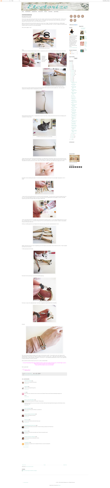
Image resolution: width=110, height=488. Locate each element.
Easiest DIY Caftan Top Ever (74, 82)
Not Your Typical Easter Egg (73, 123)
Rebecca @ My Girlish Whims (29, 399)
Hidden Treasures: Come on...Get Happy (74, 131)
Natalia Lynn (26, 419)
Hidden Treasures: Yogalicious (74, 115)
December (73, 70)
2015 (71, 63)
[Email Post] (33, 373)
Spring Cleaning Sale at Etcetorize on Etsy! (73, 118)
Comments (72, 53)
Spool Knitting (56, 11)
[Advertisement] (44, 456)
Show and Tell (40, 11)
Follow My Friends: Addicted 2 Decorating (74, 105)
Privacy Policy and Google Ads (74, 121)
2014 (71, 65)
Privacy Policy (26, 482)
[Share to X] (37, 373)
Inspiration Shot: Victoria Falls (73, 110)
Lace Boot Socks (86, 31)
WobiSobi (26, 386)
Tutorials (45, 11)
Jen (25, 392)
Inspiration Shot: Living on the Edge (73, 87)
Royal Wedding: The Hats (73, 85)
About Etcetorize (27, 11)
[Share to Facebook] (38, 373)
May (72, 79)
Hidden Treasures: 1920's (74, 103)
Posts (72, 51)
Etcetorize (72, 34)
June (72, 78)
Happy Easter (73, 96)
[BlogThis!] (36, 373)
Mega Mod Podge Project (86, 37)
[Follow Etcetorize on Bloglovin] (73, 25)
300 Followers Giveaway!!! (83, 28)
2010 (71, 139)
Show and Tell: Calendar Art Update (73, 128)
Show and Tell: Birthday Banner (74, 100)
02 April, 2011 (26, 383)
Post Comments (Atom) (29, 466)
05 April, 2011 (26, 396)
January (72, 137)
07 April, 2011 (26, 416)
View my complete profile (73, 47)
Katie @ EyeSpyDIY (27, 408)
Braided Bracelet (73, 133)
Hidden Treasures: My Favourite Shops (74, 93)
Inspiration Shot (34, 11)
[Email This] (35, 373)
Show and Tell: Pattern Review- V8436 (74, 90)
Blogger (59, 485)
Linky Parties (50, 11)
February (72, 136)
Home (23, 11)
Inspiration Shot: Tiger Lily (73, 98)
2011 (71, 69)
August (72, 75)
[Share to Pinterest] (40, 373)
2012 (71, 67)
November (73, 71)
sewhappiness (26, 442)
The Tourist (72, 95)
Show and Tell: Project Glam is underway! (74, 112)
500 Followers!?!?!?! (86, 50)
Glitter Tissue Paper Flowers (74, 108)
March (72, 134)
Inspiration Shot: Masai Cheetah (74, 125)
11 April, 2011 (26, 433)
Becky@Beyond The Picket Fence (30, 425)
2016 (71, 62)
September (73, 74)
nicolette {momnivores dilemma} (29, 436)
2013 (71, 66)
